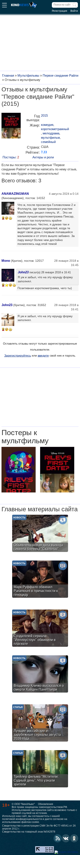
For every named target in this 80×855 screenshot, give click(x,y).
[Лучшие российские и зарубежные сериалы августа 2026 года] (40, 723)
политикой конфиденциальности (22, 819)
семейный (48, 142)
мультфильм (50, 137)
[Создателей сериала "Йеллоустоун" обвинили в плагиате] (40, 629)
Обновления (45, 804)
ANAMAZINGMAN (15, 193)
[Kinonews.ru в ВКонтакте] (66, 838)
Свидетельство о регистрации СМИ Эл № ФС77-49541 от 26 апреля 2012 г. (39, 827)
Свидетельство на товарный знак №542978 (28, 831)
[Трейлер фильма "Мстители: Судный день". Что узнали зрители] (40, 769)
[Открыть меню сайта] (4, 5)
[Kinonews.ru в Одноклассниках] (74, 838)
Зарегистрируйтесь (17, 355)
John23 (23, 272)
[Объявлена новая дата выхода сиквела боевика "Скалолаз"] (40, 534)
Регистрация (59, 10)
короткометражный (55, 129)
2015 (44, 115)
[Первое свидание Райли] (11, 127)
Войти (74, 10)
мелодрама (51, 133)
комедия (47, 124)
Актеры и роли (43, 157)
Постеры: (11, 157)
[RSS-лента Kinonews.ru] (58, 838)
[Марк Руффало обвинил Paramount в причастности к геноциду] (40, 580)
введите (43, 355)
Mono (5, 260)
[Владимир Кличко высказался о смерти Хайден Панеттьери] (40, 674)
